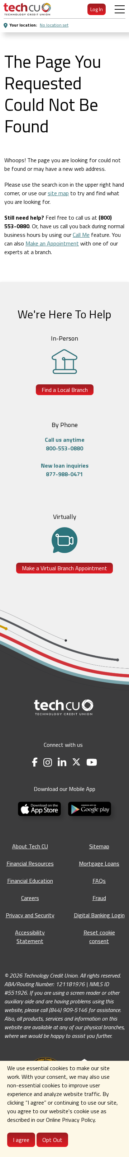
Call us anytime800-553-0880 (65, 444)
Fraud (99, 898)
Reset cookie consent (99, 936)
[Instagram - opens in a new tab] (47, 762)
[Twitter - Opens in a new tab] (76, 762)
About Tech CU (30, 846)
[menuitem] (27, 9)
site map (58, 193)
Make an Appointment (52, 243)
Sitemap (99, 846)
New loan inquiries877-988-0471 (65, 469)
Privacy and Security (30, 915)
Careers (30, 898)
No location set (54, 25)
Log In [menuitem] (96, 9)
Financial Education (30, 880)
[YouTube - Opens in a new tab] (91, 762)
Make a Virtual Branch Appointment (64, 568)
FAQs (99, 880)
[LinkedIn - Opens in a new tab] (62, 762)
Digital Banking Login (99, 915)
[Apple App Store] (40, 808)
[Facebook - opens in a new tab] (34, 762)
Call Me (81, 234)
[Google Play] (89, 808)
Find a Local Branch (65, 389)
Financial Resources (30, 863)
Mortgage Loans (99, 863)
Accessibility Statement (30, 936)
